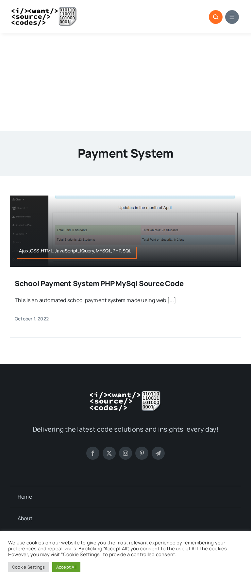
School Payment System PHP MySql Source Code (99, 283)
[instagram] (125, 453)
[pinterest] (141, 453)
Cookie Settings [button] (28, 567)
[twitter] (109, 453)
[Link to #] (216, 17)
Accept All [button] (66, 567)
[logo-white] (125, 392)
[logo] (44, 9)
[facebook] (92, 453)
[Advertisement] (125, 82)
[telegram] (158, 453)
